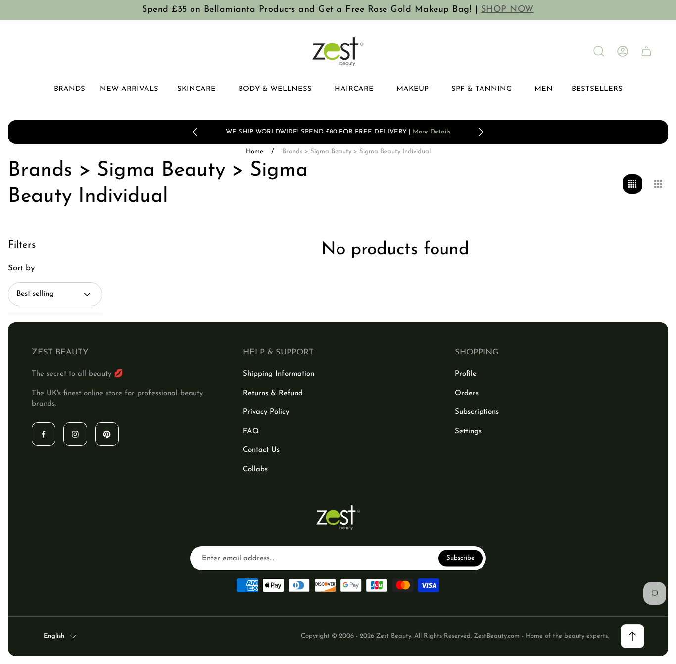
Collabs (255, 469)
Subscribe (460, 558)
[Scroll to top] (632, 636)
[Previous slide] (195, 132)
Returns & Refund (273, 393)
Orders (467, 393)
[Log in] (622, 51)
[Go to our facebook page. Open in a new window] (43, 434)
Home (254, 151)
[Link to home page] (338, 517)
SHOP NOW (507, 9)
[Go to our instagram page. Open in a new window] (75, 434)
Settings (468, 431)
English (54, 636)
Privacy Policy (266, 412)
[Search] (599, 51)
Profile (466, 374)
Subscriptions (477, 412)
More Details (431, 132)
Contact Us (261, 450)
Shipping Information (278, 374)
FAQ (251, 431)
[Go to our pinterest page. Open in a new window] (107, 434)
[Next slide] (480, 132)
